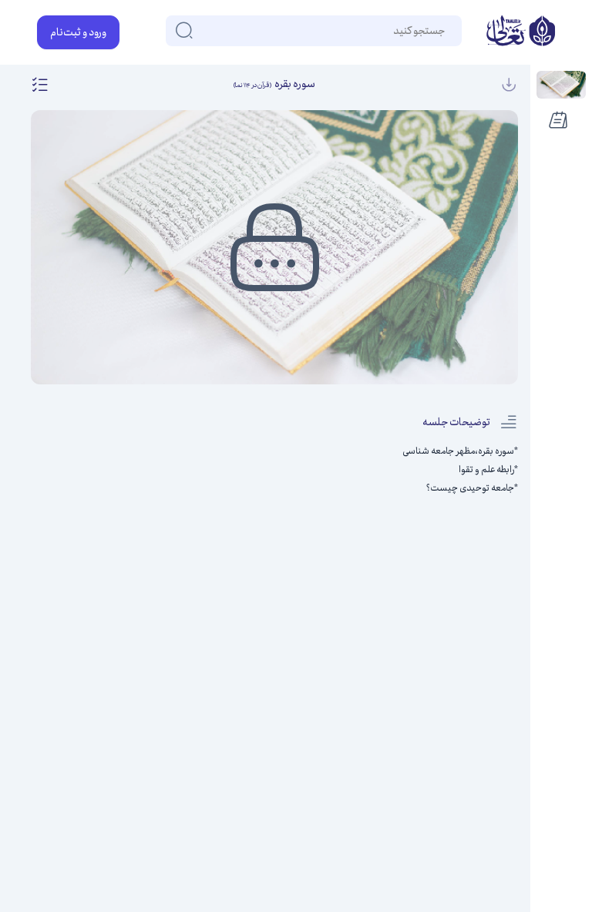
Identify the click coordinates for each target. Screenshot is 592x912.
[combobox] (444, 31)
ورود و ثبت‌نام (78, 32)
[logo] (520, 32)
